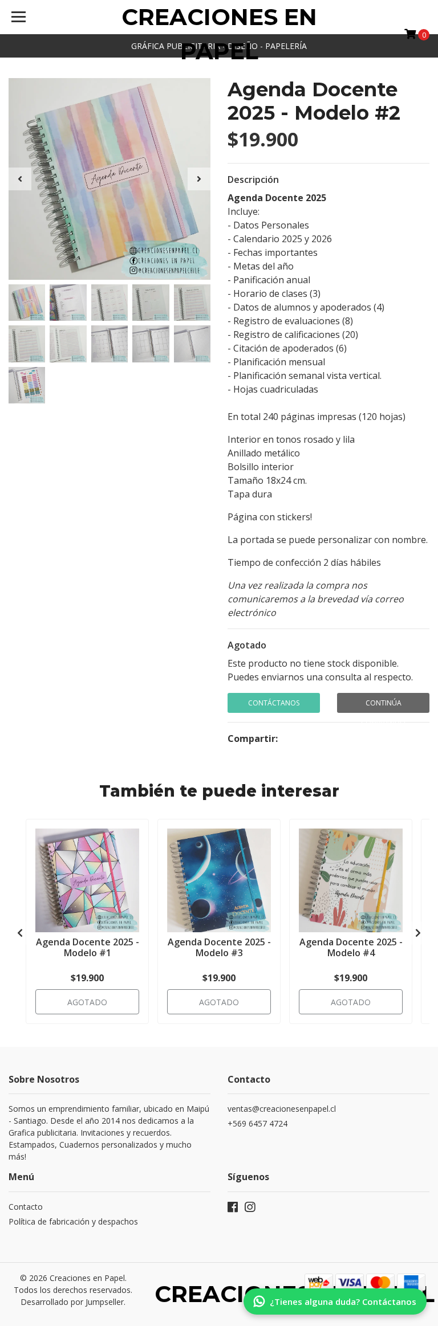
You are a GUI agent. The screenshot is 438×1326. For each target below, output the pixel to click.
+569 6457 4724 (257, 1123)
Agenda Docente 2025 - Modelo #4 (351, 947)
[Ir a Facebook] (233, 1209)
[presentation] (20, 179)
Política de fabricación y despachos (73, 1221)
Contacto (26, 1206)
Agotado (247, 645)
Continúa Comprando (383, 705)
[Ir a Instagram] (250, 1209)
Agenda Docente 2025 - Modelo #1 (87, 947)
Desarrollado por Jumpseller (72, 1301)
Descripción (253, 179)
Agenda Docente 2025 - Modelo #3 (219, 947)
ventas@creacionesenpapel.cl (282, 1108)
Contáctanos (273, 703)
